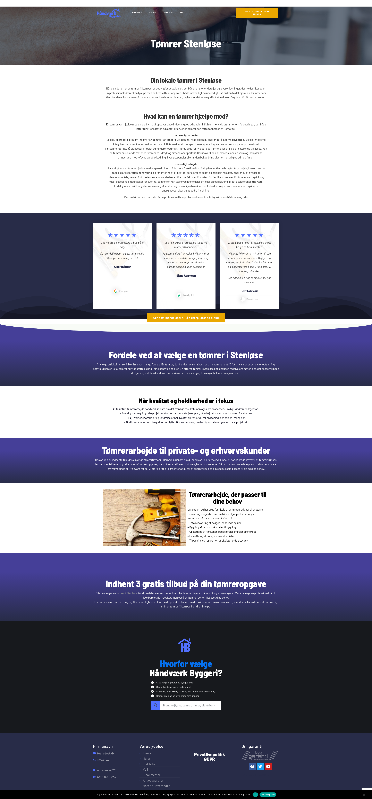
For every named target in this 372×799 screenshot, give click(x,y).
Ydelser (152, 12)
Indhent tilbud (173, 12)
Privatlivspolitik (268, 794)
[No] (364, 795)
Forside (137, 12)
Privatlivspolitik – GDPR (255, 775)
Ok (255, 794)
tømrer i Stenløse (126, 593)
